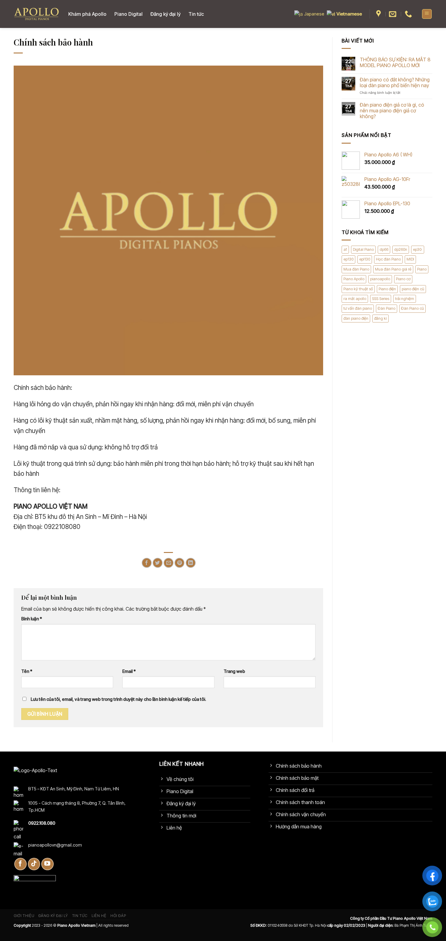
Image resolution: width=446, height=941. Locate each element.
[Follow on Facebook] (20, 864)
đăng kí (380, 318)
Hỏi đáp (118, 915)
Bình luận (31, 618)
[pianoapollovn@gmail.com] (393, 14)
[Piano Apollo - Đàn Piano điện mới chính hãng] (36, 14)
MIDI (410, 259)
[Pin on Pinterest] (179, 563)
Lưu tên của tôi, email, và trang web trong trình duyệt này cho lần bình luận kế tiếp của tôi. (118, 699)
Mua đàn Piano (356, 269)
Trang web (234, 671)
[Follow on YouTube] (47, 864)
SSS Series (380, 298)
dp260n (400, 249)
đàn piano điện (355, 318)
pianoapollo (380, 279)
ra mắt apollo (354, 298)
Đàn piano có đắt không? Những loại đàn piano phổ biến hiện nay (395, 82)
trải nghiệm (404, 298)
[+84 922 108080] (409, 14)
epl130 (364, 259)
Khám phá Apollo (87, 14)
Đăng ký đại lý (165, 14)
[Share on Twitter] (158, 563)
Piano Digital (128, 14)
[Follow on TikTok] (34, 864)
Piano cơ (403, 279)
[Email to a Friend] (169, 563)
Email (129, 671)
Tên (26, 671)
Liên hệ (99, 915)
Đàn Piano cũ (412, 308)
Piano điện (387, 289)
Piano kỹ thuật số (358, 289)
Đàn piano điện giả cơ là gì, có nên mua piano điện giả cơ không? (392, 110)
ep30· (417, 249)
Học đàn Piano (388, 259)
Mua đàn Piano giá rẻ (393, 269)
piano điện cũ (413, 289)
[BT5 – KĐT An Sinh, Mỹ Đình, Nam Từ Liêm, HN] (379, 14)
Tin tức (196, 14)
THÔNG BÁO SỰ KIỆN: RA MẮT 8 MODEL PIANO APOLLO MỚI (395, 62)
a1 (345, 249)
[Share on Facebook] (147, 563)
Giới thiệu (24, 915)
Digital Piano (363, 249)
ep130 (348, 259)
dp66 (384, 249)
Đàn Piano (386, 308)
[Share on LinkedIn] (191, 563)
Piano (422, 269)
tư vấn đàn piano (357, 308)
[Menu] (427, 14)
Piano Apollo (353, 279)
